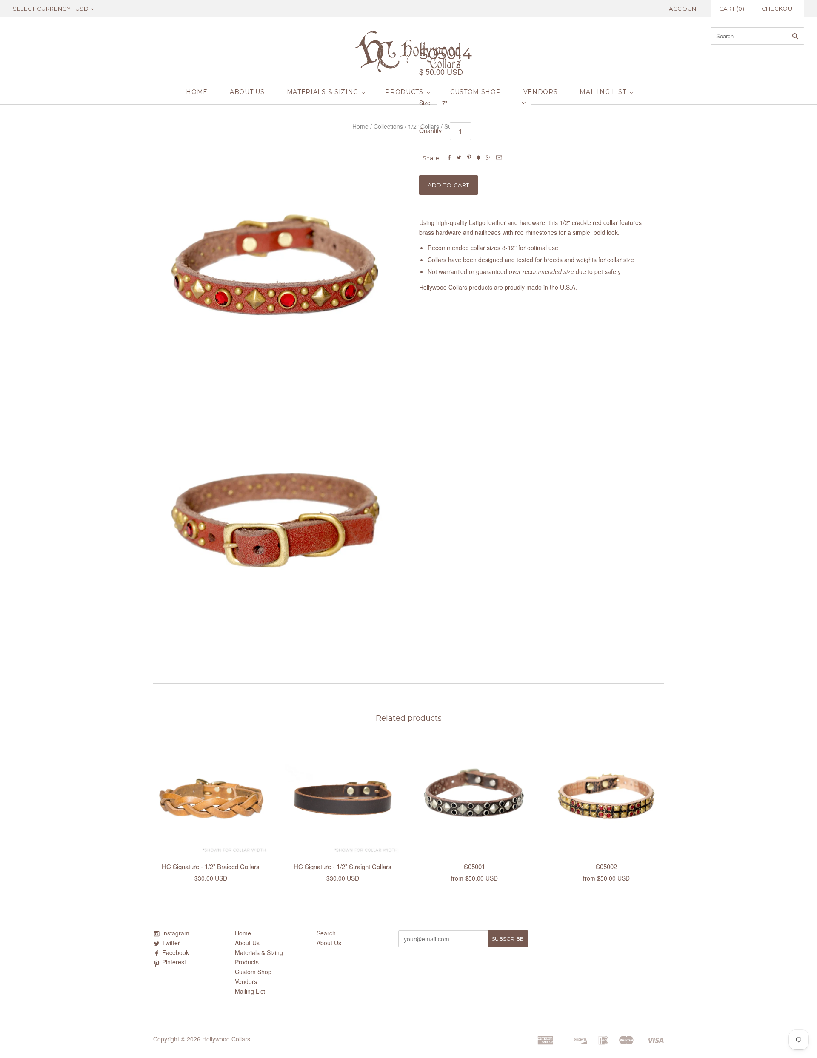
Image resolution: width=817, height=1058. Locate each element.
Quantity (430, 130)
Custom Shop (475, 92)
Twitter (171, 942)
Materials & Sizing (323, 92)
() (732, 8)
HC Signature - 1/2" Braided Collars (211, 866)
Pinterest (174, 962)
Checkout (779, 8)
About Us (247, 92)
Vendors (540, 92)
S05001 (474, 866)
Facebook (175, 952)
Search (326, 933)
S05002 (606, 866)
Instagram (175, 933)
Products (404, 92)
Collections (388, 126)
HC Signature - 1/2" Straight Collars (342, 866)
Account (684, 8)
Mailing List (603, 92)
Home (197, 92)
